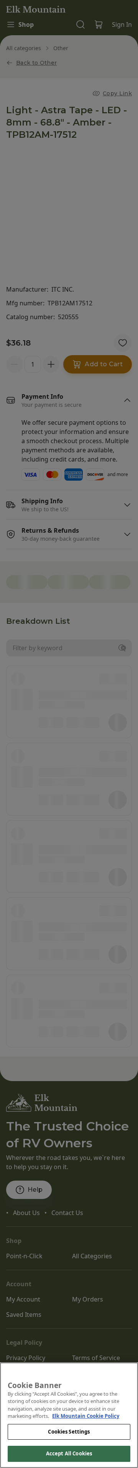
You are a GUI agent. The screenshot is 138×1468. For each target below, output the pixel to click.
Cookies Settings (69, 1431)
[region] (69, 1415)
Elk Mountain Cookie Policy (85, 1416)
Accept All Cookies (69, 1453)
